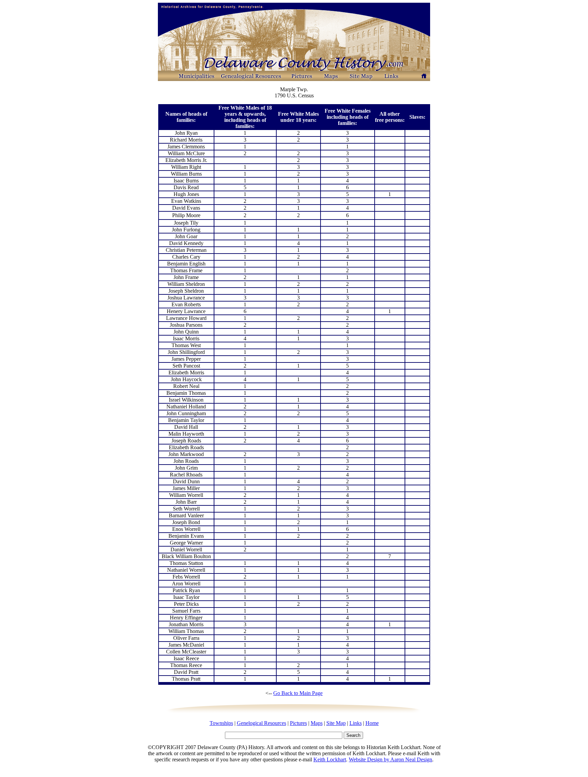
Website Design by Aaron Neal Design (390, 759)
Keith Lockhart (329, 759)
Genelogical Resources (261, 723)
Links (355, 723)
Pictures (298, 723)
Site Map (336, 723)
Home (372, 723)
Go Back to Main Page (298, 693)
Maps (317, 723)
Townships (221, 723)
